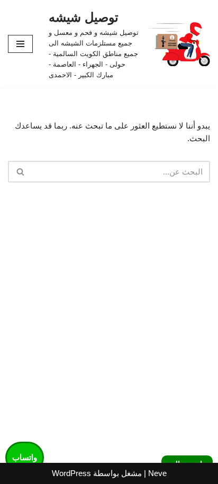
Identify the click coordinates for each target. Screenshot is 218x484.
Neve (157, 473)
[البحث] (20, 171)
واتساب (24, 457)
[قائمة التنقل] (20, 44)
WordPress (71, 473)
